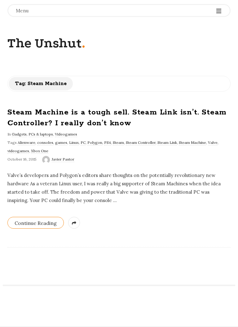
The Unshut (44, 43)
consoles (45, 142)
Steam (118, 142)
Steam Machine (192, 142)
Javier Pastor (63, 159)
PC (83, 142)
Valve (213, 142)
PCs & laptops (41, 134)
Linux (74, 142)
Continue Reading (36, 223)
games (61, 142)
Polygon (94, 142)
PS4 (107, 142)
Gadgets (19, 134)
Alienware (26, 142)
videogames (18, 150)
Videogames (66, 134)
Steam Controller (141, 142)
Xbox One (39, 150)
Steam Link (167, 142)
